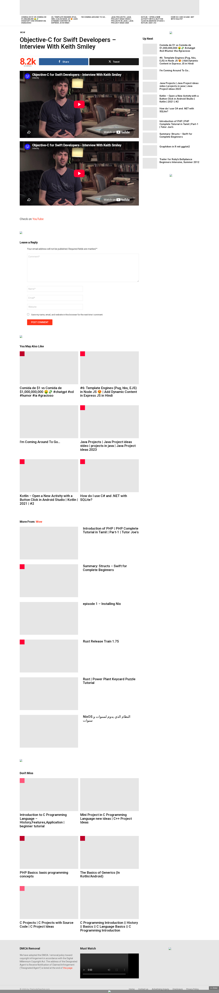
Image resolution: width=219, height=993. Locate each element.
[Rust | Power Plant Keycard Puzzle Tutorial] (49, 693)
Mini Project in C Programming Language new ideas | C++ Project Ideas (106, 818)
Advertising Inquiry (160, 989)
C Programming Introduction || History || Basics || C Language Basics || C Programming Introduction (109, 926)
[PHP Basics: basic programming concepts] (49, 852)
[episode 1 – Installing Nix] (49, 618)
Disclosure (178, 989)
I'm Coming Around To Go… (93, 17)
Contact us (143, 989)
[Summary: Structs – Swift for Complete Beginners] (49, 580)
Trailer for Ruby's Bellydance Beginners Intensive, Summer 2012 (179, 161)
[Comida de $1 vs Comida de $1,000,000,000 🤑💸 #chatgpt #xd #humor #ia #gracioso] (35, 7)
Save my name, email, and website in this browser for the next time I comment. (67, 314)
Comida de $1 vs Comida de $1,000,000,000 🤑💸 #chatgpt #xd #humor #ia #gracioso (33, 20)
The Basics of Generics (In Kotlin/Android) (100, 874)
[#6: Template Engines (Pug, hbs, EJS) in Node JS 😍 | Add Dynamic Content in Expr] (65, 7)
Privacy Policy (192, 989)
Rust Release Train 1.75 (101, 641)
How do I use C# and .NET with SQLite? (182, 18)
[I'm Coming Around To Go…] (95, 7)
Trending (22, 353)
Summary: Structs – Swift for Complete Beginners (105, 568)
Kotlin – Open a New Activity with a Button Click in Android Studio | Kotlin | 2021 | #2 (152, 20)
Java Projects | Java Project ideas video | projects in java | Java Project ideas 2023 (122, 20)
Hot (82, 353)
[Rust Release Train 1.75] (49, 656)
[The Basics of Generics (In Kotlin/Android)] (109, 852)
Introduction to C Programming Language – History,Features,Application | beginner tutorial (43, 820)
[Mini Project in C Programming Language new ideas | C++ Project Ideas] (109, 794)
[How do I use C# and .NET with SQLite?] (184, 7)
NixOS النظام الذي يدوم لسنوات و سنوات (106, 718)
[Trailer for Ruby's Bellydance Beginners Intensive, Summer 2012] (150, 163)
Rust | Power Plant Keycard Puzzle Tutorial (109, 681)
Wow (39, 521)
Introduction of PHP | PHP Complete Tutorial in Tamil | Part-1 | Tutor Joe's (111, 530)
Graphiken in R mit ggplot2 (175, 146)
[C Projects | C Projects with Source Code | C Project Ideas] (49, 902)
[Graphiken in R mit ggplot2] (150, 150)
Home (132, 989)
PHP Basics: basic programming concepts (44, 874)
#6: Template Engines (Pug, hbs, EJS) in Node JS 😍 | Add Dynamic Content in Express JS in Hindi (64, 20)
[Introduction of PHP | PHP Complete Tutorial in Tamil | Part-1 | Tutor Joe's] (49, 543)
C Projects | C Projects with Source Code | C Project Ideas (46, 924)
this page (67, 968)
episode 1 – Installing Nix (102, 604)
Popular (22, 780)
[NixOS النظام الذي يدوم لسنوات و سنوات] (49, 731)
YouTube (38, 219)
